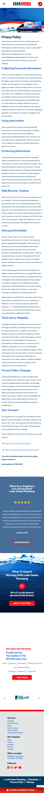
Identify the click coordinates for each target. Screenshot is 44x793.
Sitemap (30, 782)
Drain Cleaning (12, 728)
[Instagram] (12, 768)
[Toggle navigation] (4, 4)
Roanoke (12, 663)
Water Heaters (12, 730)
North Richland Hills (21, 667)
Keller (5, 663)
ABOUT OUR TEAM (22, 603)
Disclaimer (33, 779)
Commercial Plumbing (15, 733)
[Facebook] (8, 768)
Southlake (22, 663)
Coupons (10, 744)
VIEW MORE (22, 677)
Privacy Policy (16, 782)
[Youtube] (19, 768)
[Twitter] (15, 768)
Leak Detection (12, 723)
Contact (10, 749)
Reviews (10, 747)
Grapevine (22, 671)
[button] (5, 697)
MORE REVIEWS (22, 542)
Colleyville (32, 671)
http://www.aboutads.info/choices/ (18, 443)
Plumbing (10, 721)
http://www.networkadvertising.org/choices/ (22, 450)
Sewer (9, 726)
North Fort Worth (34, 663)
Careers (10, 742)
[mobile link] (40, 4)
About (9, 740)
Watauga (11, 671)
